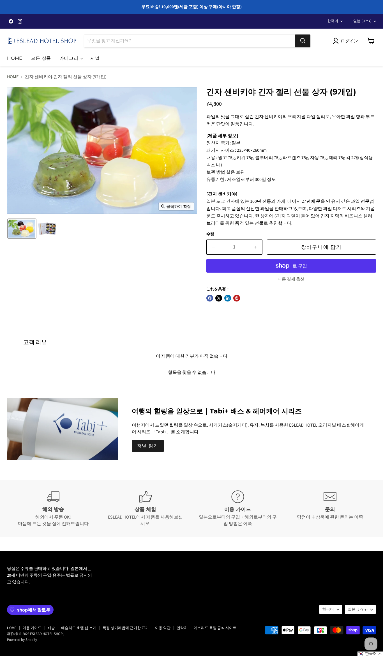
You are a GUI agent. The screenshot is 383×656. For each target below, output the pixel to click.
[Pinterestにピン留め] (236, 298)
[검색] (302, 40)
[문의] (330, 508)
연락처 (182, 627)
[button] (347, 41)
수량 (210, 234)
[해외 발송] (53, 508)
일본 (362, 21)
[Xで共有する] (218, 298)
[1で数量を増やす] (255, 247)
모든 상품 (41, 58)
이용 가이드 (31, 627)
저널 (95, 58)
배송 (51, 627)
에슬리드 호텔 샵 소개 (78, 627)
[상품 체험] (145, 508)
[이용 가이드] (238, 508)
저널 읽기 (147, 445)
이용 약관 (162, 627)
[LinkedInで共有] (227, 298)
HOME (14, 58)
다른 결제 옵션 (291, 279)
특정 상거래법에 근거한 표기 (126, 627)
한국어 (332, 21)
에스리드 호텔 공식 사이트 (215, 627)
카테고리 (69, 58)
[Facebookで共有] (209, 298)
